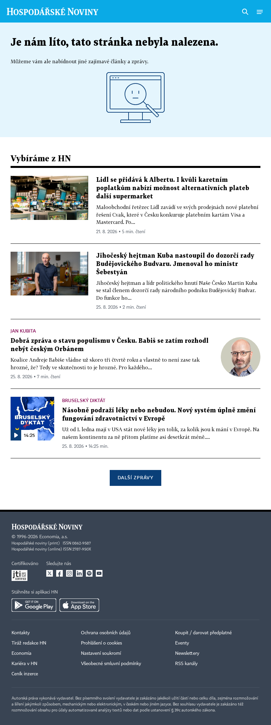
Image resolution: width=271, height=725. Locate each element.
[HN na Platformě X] (49, 573)
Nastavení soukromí (101, 653)
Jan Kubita (23, 331)
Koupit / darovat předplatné (203, 633)
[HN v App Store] (79, 605)
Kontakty (21, 633)
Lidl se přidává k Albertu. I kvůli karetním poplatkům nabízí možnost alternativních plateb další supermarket (172, 188)
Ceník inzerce (25, 674)
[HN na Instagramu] (69, 573)
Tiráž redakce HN (29, 643)
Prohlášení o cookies (101, 643)
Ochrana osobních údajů (106, 633)
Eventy (182, 643)
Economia (21, 653)
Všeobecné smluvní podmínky (111, 663)
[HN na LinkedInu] (79, 573)
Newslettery (187, 653)
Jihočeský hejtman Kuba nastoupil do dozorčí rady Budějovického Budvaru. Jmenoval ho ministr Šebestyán (175, 264)
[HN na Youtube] (99, 573)
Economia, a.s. (53, 537)
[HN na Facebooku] (59, 573)
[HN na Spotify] (89, 573)
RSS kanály (186, 663)
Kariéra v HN (24, 663)
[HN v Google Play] (34, 605)
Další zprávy (135, 477)
